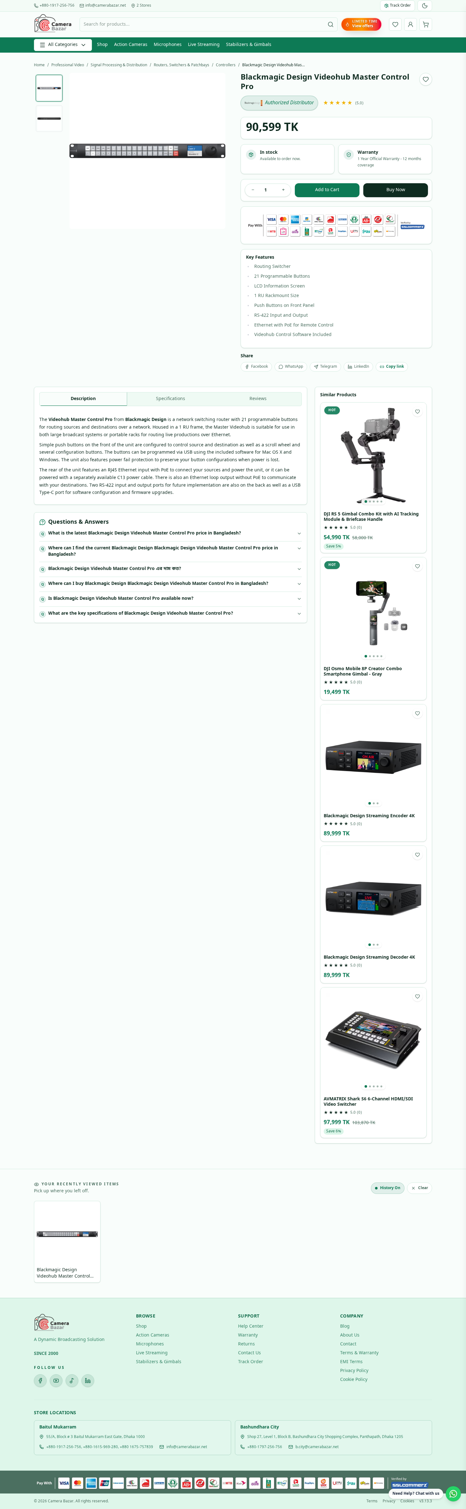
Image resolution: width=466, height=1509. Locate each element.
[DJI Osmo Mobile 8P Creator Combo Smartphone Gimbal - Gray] (373, 610)
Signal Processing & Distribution (119, 65)
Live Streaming (204, 45)
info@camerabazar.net (105, 5)
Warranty (248, 1335)
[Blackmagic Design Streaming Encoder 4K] (373, 757)
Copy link (395, 366)
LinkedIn (361, 366)
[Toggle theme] (424, 5)
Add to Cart (327, 190)
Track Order (250, 1362)
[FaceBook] (40, 1380)
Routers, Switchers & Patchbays (181, 65)
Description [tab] (83, 399)
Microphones (168, 45)
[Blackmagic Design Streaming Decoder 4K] (373, 899)
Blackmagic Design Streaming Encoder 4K (369, 816)
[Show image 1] (49, 88)
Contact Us (249, 1353)
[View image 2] (370, 501)
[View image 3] (374, 501)
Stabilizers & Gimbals (248, 45)
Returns (246, 1344)
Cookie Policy (353, 1380)
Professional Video (67, 65)
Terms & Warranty (359, 1353)
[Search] (330, 24)
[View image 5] (381, 501)
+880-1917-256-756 (57, 5)
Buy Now (395, 190)
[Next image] (216, 151)
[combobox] (209, 24)
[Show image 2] (49, 118)
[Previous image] (79, 151)
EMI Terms (351, 1362)
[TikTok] (72, 1380)
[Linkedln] (87, 1380)
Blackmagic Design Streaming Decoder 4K (369, 958)
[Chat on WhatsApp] (453, 1493)
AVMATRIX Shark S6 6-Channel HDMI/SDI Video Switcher (368, 1102)
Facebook (259, 366)
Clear (423, 1188)
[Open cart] (425, 24)
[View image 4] (378, 501)
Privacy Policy (354, 1371)
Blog (345, 1327)
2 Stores (144, 5)
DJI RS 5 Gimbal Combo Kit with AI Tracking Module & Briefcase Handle (371, 517)
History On (390, 1188)
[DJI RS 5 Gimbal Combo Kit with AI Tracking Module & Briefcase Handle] (373, 455)
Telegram (328, 366)
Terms (372, 1501)
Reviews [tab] (258, 399)
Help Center (250, 1327)
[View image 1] (366, 501)
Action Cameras (130, 45)
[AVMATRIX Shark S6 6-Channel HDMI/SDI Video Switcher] (373, 1040)
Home (39, 65)
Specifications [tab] (170, 399)
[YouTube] (56, 1380)
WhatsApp (294, 366)
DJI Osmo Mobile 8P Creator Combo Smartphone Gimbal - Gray (363, 671)
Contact (348, 1344)
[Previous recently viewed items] (43, 1243)
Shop (102, 45)
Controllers (226, 65)
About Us (349, 1335)
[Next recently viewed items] (423, 1243)
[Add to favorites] (425, 79)
